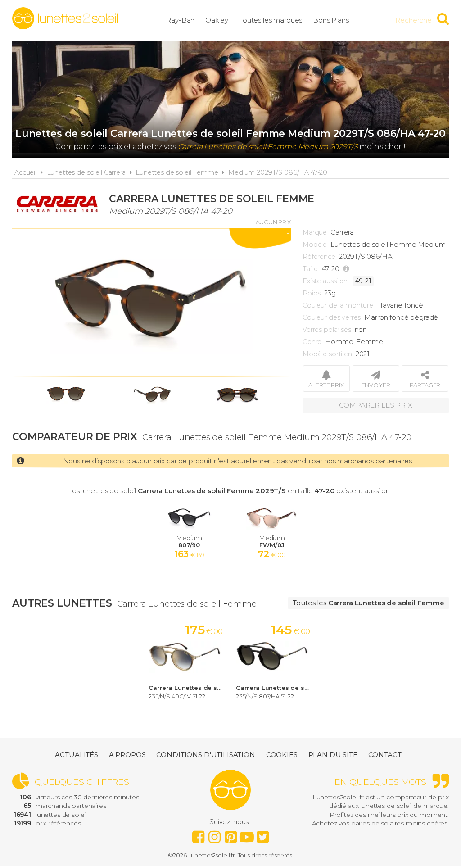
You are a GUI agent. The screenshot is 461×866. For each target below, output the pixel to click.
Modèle (315, 244)
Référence (319, 257)
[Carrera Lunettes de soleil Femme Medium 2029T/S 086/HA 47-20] (151, 302)
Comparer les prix (375, 405)
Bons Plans (331, 20)
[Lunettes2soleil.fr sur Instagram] (214, 834)
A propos (127, 754)
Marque (315, 232)
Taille (310, 269)
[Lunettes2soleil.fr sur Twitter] (263, 834)
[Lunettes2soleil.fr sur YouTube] (247, 834)
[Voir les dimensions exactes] (347, 268)
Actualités (76, 754)
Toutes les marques (270, 20)
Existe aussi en (325, 281)
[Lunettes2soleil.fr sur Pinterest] (230, 834)
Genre (312, 342)
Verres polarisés (327, 330)
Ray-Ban (180, 20)
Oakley (216, 20)
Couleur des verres (332, 317)
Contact (385, 754)
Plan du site (332, 754)
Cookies (282, 754)
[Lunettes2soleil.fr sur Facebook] (198, 834)
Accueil (25, 172)
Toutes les (368, 602)
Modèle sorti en (327, 354)
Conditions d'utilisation (205, 754)
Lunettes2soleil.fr (65, 18)
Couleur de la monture (338, 305)
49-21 (363, 281)
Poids (312, 293)
